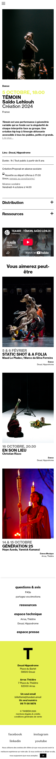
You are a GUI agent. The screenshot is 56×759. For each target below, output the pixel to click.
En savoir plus (9, 278)
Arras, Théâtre (28, 619)
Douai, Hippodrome (28, 623)
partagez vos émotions (28, 596)
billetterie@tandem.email (28, 697)
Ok (43, 755)
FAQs (28, 592)
